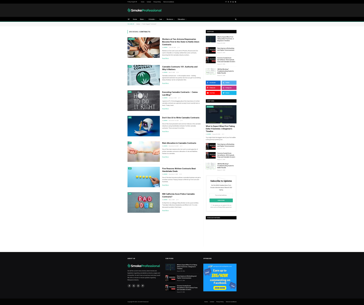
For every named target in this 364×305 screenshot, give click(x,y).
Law (160, 19)
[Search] (236, 19)
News (142, 19)
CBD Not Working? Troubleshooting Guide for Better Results (225, 71)
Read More (165, 58)
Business (170, 19)
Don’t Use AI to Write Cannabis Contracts (180, 118)
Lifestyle (152, 19)
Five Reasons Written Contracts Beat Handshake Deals (179, 169)
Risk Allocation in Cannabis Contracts (179, 143)
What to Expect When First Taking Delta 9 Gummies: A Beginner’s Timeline (225, 38)
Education (181, 19)
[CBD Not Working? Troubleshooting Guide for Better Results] (211, 71)
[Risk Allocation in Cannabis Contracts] (143, 151)
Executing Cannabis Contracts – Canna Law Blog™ (180, 93)
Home (142, 2)
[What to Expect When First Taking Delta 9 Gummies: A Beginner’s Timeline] (211, 39)
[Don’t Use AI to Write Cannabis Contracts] (143, 126)
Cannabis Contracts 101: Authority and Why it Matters (179, 68)
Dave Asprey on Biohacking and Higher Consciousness (225, 49)
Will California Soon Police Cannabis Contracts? (178, 195)
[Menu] (129, 19)
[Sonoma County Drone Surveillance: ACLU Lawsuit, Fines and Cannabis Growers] (211, 60)
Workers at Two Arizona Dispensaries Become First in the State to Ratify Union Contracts (180, 42)
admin (165, 47)
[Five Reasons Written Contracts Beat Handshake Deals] (143, 177)
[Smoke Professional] (144, 10)
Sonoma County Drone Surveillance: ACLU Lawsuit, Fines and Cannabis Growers (226, 59)
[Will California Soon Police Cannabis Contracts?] (143, 202)
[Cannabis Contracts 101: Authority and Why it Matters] (143, 75)
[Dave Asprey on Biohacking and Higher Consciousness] (211, 50)
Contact (149, 2)
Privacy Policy (157, 2)
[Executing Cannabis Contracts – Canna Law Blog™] (143, 100)
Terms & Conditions (168, 2)
